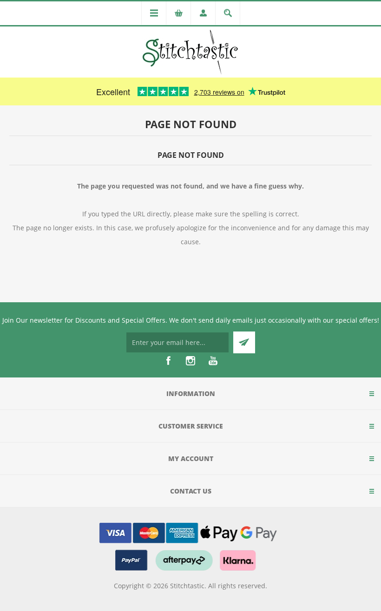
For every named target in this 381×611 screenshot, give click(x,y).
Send (244, 342)
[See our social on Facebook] (168, 360)
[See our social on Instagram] (190, 360)
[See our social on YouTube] (212, 360)
